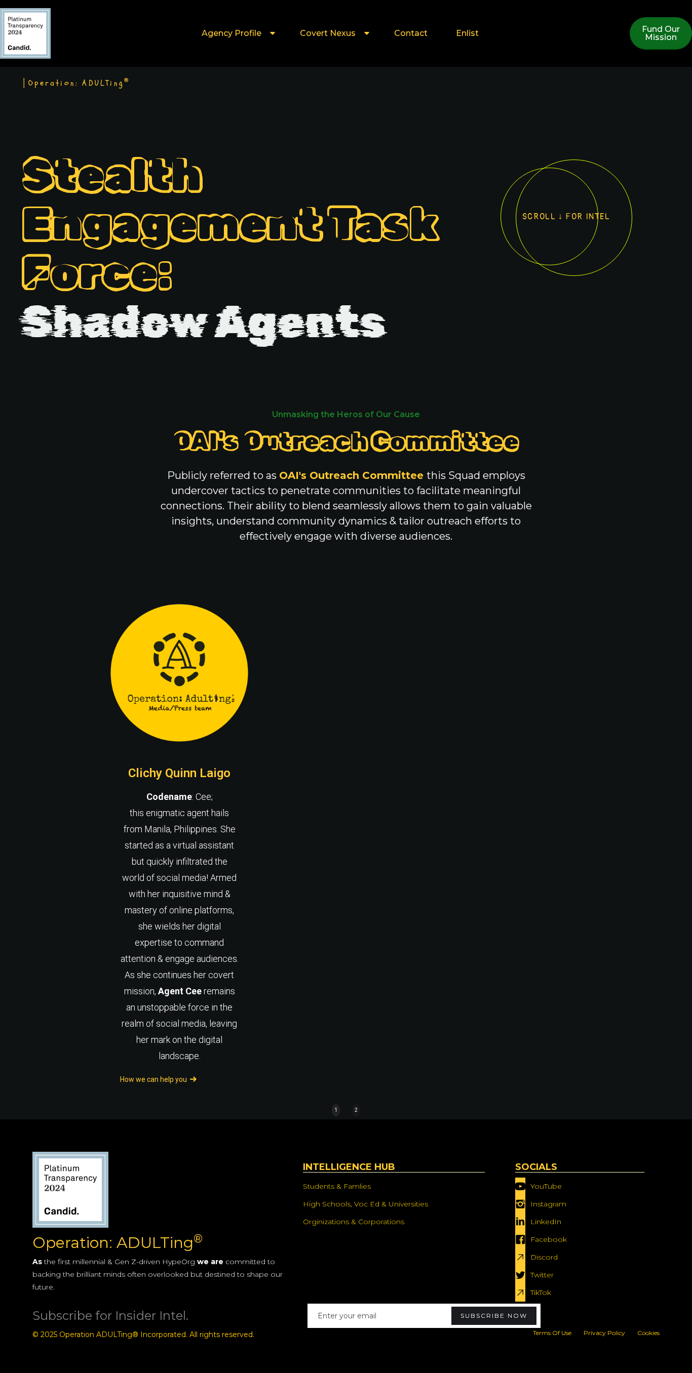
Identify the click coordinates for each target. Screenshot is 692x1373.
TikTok (540, 1292)
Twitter (542, 1274)
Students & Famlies (337, 1186)
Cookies (648, 1333)
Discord (544, 1257)
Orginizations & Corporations (353, 1221)
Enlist (467, 33)
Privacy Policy (604, 1333)
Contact (411, 33)
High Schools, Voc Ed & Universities (365, 1203)
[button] (236, 33)
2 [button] (356, 1110)
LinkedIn (545, 1221)
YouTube (546, 1186)
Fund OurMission (661, 33)
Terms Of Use (552, 1333)
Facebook (548, 1239)
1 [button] (335, 1110)
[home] (25, 33)
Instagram (548, 1203)
